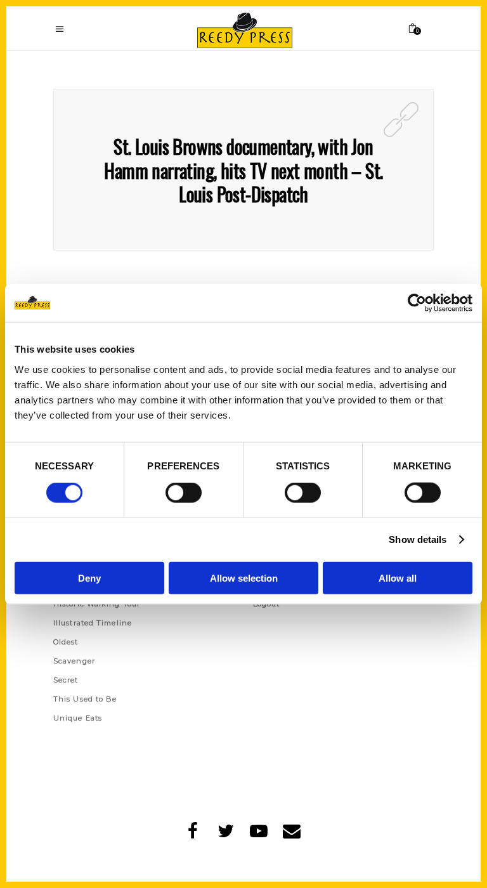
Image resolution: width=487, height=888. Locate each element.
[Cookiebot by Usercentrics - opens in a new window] (416, 303)
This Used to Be (85, 699)
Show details (417, 539)
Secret (66, 680)
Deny (89, 577)
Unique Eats (77, 718)
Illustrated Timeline (92, 622)
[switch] (184, 493)
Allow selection (244, 577)
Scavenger (74, 660)
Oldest (66, 641)
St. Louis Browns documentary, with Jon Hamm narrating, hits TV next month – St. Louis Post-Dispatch (243, 170)
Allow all (398, 577)
